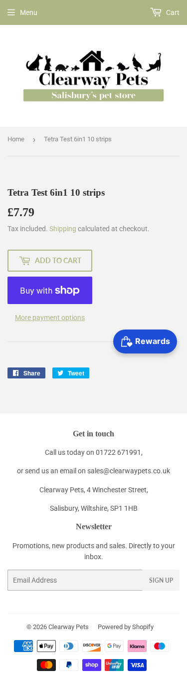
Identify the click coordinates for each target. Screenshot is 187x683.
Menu (28, 12)
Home (15, 139)
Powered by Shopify (126, 627)
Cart (172, 12)
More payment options (50, 318)
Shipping (62, 229)
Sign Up (161, 580)
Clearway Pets (68, 627)
